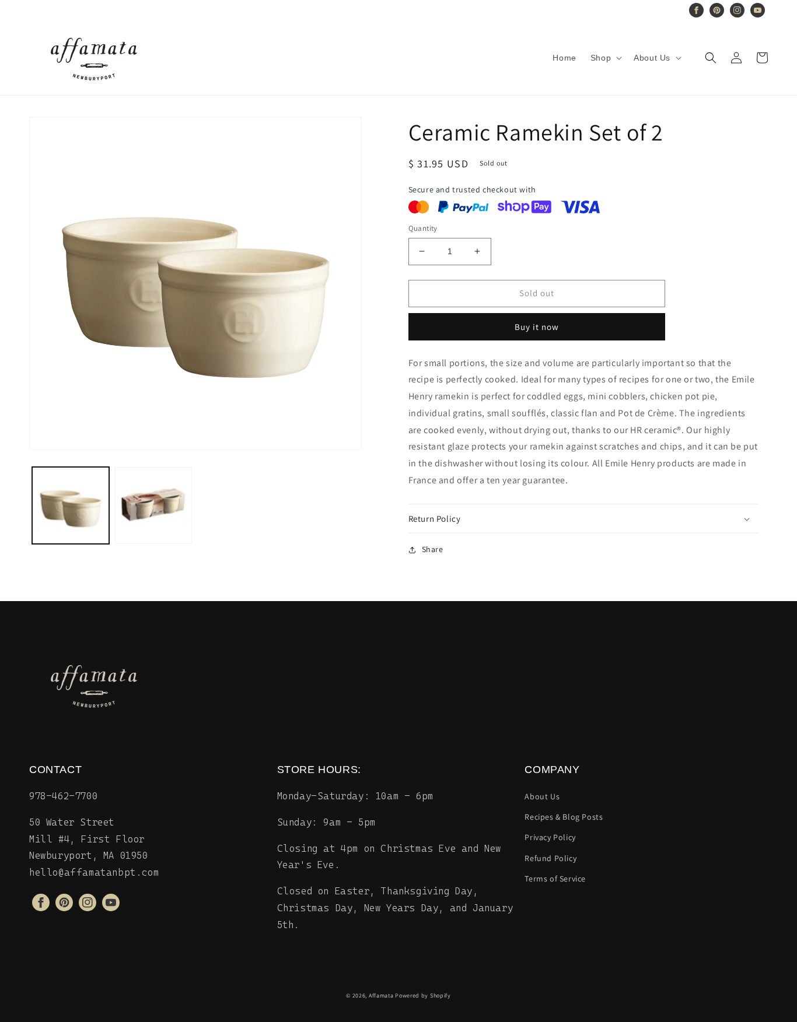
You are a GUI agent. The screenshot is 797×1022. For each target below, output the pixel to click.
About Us (542, 796)
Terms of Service (555, 878)
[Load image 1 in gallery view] (70, 505)
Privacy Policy (550, 837)
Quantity (423, 228)
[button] (605, 57)
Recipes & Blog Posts (564, 817)
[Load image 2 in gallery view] (153, 505)
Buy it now (537, 326)
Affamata (381, 995)
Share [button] (432, 549)
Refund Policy (550, 858)
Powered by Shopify (423, 995)
